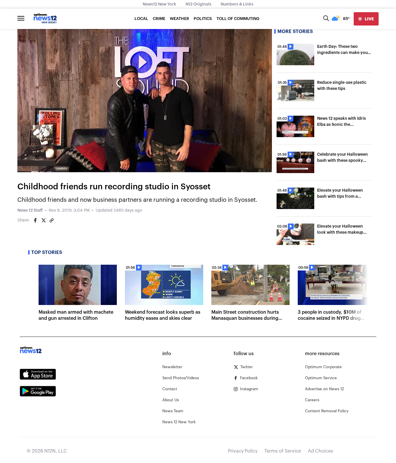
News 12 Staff (30, 210)
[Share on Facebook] (35, 220)
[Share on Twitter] (43, 220)
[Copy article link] (51, 220)
